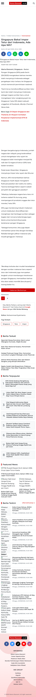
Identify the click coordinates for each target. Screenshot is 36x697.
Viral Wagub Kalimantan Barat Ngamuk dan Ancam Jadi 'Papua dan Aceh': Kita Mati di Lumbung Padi (18, 404)
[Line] (26, 54)
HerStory (18, 673)
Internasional (26, 35)
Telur (16, 324)
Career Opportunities (18, 656)
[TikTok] (18, 644)
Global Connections (13, 35)
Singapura (6, 324)
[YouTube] (24, 644)
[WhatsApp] (15, 54)
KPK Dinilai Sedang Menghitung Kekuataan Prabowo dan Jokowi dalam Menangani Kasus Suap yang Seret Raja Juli (18, 383)
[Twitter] (9, 54)
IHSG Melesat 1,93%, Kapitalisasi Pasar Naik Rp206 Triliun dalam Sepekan (17, 454)
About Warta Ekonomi (18, 654)
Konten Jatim (18, 684)
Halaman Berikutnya (18, 290)
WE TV (18, 682)
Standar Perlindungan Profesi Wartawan (18, 661)
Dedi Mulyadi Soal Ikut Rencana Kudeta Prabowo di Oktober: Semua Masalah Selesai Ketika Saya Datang (19, 415)
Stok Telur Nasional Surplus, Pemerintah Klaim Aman (15, 347)
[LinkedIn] (20, 54)
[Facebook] (3, 54)
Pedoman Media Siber (18, 658)
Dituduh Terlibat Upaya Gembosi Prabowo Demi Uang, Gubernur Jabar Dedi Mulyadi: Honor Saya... (18, 425)
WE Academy (18, 679)
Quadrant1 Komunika (18, 677)
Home (3, 35)
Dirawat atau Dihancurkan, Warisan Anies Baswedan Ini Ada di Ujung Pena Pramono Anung (19, 435)
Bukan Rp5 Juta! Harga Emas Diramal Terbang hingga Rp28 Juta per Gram (18, 445)
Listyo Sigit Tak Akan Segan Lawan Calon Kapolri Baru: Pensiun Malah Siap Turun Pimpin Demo (19, 394)
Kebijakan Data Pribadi (18, 665)
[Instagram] (29, 644)
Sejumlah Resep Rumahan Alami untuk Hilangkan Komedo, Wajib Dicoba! (15, 341)
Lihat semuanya (28, 503)
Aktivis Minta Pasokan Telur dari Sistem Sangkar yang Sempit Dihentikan (15, 360)
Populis (18, 675)
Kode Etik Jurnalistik (18, 663)
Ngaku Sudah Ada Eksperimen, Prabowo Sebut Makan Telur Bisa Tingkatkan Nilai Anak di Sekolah (18, 368)
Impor (24, 324)
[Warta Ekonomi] (18, 3)
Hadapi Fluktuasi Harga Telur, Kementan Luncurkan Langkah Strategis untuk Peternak (18, 354)
